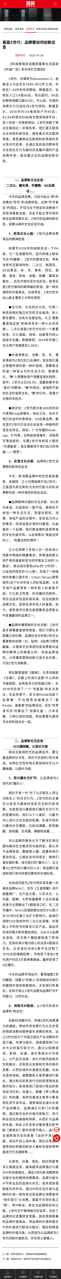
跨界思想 (8, 29)
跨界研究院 (53, 29)
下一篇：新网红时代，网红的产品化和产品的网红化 (26, 1259)
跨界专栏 (30, 29)
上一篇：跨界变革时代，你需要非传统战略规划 (24, 1254)
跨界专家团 (41, 29)
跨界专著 (19, 29)
